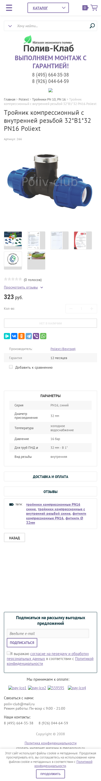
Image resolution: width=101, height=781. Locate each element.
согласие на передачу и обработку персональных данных (48, 656)
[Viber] (36, 336)
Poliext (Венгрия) (63, 349)
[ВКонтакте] (14, 336)
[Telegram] (29, 336)
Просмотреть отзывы (21, 287)
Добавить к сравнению (33, 367)
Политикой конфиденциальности (63, 764)
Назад (14, 538)
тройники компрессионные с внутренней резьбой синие (55, 511)
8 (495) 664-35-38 (50, 75)
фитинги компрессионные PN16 (56, 515)
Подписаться (22, 642)
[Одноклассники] (21, 336)
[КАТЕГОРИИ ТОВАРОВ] (40, 8)
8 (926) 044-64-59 (50, 81)
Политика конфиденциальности (51, 743)
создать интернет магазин (37, 748)
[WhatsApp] (43, 336)
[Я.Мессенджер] (7, 336)
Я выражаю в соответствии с (50, 658)
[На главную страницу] (49, 44)
